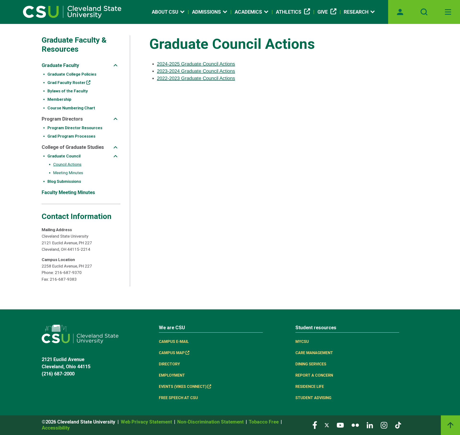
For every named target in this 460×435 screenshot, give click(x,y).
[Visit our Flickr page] (355, 425)
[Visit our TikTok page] (398, 425)
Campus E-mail (174, 341)
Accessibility (56, 428)
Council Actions (67, 164)
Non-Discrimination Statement (211, 422)
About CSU (165, 12)
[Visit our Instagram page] (384, 425)
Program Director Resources (74, 127)
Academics (248, 12)
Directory (169, 364)
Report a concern (314, 375)
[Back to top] (450, 425)
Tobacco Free (264, 422)
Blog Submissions (64, 181)
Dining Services (310, 364)
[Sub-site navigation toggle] (115, 65)
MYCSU (302, 341)
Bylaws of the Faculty (67, 91)
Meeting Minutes (68, 172)
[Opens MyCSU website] (400, 12)
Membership (59, 99)
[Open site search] (424, 12)
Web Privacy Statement (147, 422)
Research (356, 12)
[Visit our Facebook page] (315, 425)
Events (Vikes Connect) (183, 386)
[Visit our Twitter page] (327, 425)
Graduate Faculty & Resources (74, 44)
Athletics (288, 12)
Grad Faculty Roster (66, 82)
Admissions (206, 12)
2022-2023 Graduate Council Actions (196, 78)
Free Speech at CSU (178, 398)
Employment (172, 375)
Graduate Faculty (60, 65)
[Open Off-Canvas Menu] (448, 12)
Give (322, 12)
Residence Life (309, 386)
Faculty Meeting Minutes (68, 192)
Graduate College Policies (71, 74)
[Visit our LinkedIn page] (370, 425)
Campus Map (172, 353)
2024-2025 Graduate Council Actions (196, 64)
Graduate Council (63, 156)
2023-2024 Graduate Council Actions (196, 71)
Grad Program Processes (71, 136)
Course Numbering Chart (71, 108)
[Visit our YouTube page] (340, 425)
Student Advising (313, 398)
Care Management (314, 353)
